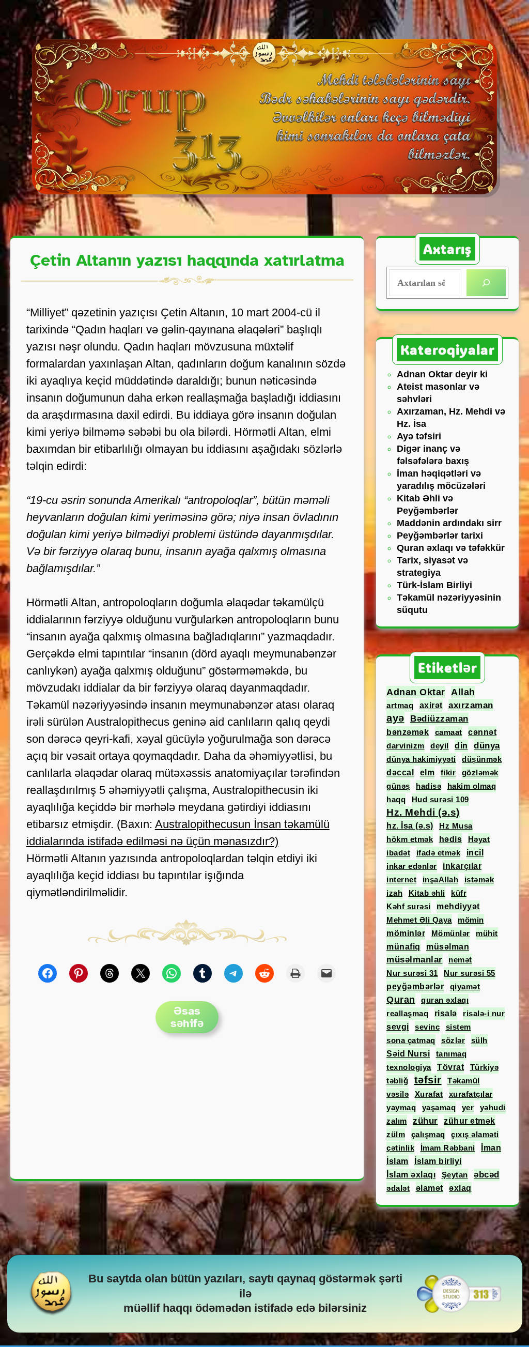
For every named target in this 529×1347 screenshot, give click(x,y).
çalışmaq (428, 1134)
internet (401, 879)
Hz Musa (456, 825)
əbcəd (487, 1175)
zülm (395, 1134)
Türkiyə (484, 1067)
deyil (439, 745)
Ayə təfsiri (419, 436)
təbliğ (397, 1080)
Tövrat (450, 1067)
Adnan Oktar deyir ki (442, 374)
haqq (396, 799)
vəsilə (397, 1094)
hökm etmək (409, 839)
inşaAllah (441, 879)
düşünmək (482, 759)
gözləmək (480, 772)
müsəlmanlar (414, 960)
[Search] (486, 282)
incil (475, 852)
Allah (463, 692)
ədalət (398, 1188)
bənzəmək (407, 732)
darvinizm (405, 745)
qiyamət (465, 986)
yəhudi (493, 1107)
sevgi (397, 1026)
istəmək (479, 879)
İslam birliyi (438, 1161)
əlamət (429, 1187)
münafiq (403, 946)
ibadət (398, 852)
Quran (400, 999)
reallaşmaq (407, 1013)
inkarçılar (462, 866)
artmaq (399, 705)
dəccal (400, 772)
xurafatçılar (471, 1094)
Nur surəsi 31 (412, 973)
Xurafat (429, 1094)
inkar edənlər (411, 866)
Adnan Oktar (415, 692)
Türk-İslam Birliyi (434, 585)
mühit (487, 933)
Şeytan (455, 1174)
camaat (448, 732)
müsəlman (447, 946)
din (461, 745)
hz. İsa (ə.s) (409, 825)
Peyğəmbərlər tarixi (440, 535)
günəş (398, 786)
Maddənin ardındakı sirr (449, 523)
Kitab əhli (427, 893)
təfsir (428, 1079)
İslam (397, 1161)
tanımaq (451, 1053)
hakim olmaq (471, 786)
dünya (487, 745)
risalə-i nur (484, 1013)
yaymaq (401, 1107)
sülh (479, 1040)
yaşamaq (439, 1107)
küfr (458, 893)
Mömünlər (450, 933)
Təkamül (463, 1080)
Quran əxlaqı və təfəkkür (451, 548)
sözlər (453, 1040)
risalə (445, 1013)
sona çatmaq (410, 1040)
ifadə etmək (438, 852)
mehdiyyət (458, 906)
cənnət (482, 732)
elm (427, 772)
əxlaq (460, 1188)
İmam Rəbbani (448, 1147)
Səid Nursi (408, 1053)
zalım (396, 1120)
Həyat (479, 839)
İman (491, 1147)
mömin (471, 919)
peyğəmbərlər (415, 986)
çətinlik (400, 1147)
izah (394, 893)
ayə (395, 718)
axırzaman (470, 705)
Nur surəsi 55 (469, 973)
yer (468, 1107)
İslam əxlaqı (410, 1174)
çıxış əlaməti (475, 1134)
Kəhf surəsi (408, 906)
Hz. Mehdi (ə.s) (423, 812)
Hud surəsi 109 (440, 799)
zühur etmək (469, 1120)
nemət (460, 959)
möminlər (405, 933)
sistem (458, 1026)
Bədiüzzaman (439, 719)
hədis (450, 839)
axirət (431, 705)
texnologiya (408, 1067)
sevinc (427, 1026)
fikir (448, 772)
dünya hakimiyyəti (421, 759)
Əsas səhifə (187, 1017)
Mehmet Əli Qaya (419, 919)
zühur (425, 1121)
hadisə (428, 786)
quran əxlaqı (445, 1000)
